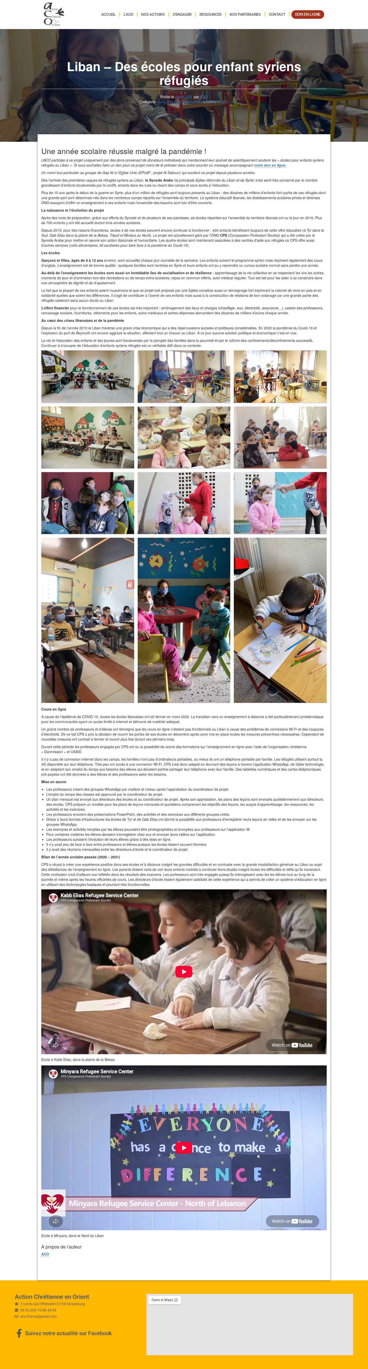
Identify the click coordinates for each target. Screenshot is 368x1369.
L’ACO (128, 14)
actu (161, 101)
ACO (204, 96)
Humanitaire (194, 101)
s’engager (182, 14)
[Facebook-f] (19, 1333)
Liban (210, 101)
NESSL (222, 101)
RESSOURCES (211, 14)
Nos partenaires (245, 14)
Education (175, 101)
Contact (277, 14)
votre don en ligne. (270, 165)
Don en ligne (307, 14)
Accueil (108, 14)
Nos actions (153, 14)
